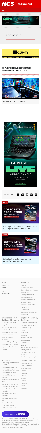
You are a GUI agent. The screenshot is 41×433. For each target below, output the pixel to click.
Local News (24, 345)
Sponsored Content (27, 297)
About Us (25, 282)
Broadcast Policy (26, 328)
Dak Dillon (5, 291)
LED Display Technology (9, 327)
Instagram (24, 388)
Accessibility (25, 307)
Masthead (24, 285)
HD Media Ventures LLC (12, 421)
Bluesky (23, 376)
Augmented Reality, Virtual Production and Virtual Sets (10, 385)
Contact (23, 371)
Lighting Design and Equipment (8, 338)
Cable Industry (25, 340)
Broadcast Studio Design (9, 368)
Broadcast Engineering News (30, 357)
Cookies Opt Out (26, 310)
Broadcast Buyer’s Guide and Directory (10, 319)
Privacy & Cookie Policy (28, 305)
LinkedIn (23, 381)
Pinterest (24, 383)
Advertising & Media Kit (28, 288)
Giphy (23, 386)
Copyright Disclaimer (27, 295)
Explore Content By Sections (29, 319)
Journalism (24, 333)
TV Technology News (8, 405)
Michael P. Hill (6, 285)
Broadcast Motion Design (9, 372)
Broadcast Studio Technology (10, 370)
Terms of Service (26, 302)
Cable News (25, 343)
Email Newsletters (26, 366)
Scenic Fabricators (7, 335)
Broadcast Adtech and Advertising (28, 353)
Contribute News (26, 368)
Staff (4, 282)
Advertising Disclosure (28, 300)
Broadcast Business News (29, 323)
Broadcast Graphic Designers (10, 342)
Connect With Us (28, 360)
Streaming (24, 335)
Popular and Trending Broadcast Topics (10, 362)
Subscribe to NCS (26, 363)
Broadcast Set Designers (9, 332)
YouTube (23, 378)
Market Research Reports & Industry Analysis (29, 349)
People (23, 330)
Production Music (7, 330)
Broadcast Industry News (28, 325)
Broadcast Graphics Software (10, 344)
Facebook (24, 373)
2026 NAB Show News (9, 408)
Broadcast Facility (7, 403)
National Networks (26, 338)
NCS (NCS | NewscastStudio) (28, 419)
